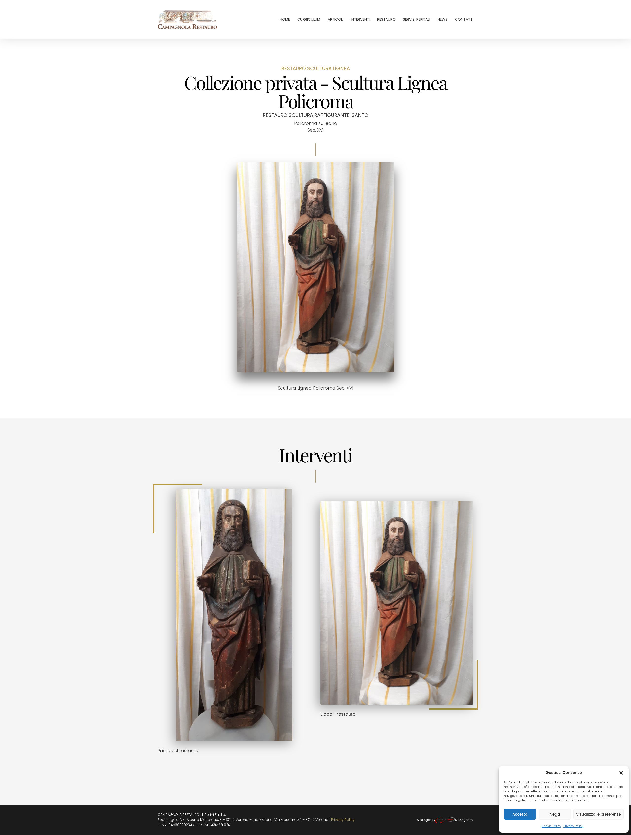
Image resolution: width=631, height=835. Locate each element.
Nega (555, 814)
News (443, 19)
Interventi (360, 19)
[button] (621, 772)
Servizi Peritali (416, 19)
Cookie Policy (551, 826)
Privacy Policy (573, 826)
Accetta (520, 814)
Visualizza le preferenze (598, 814)
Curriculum (308, 19)
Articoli (335, 19)
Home (285, 19)
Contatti (464, 19)
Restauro (386, 19)
